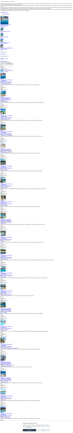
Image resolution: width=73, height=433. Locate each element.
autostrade (2, 54)
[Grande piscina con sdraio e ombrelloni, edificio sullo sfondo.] (3, 394)
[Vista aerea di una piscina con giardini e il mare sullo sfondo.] (3, 129)
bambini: (1, 68)
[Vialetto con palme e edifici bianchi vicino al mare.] (3, 342)
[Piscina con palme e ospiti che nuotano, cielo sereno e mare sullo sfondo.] (3, 376)
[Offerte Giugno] (4, 12)
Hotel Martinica (3, 223)
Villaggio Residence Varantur (5, 417)
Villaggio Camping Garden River (6, 294)
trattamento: (2, 69)
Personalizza (29, 427)
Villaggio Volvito (3, 330)
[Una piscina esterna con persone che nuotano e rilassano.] (3, 411)
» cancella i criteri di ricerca (8, 70)
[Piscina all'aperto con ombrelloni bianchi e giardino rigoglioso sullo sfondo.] (3, 289)
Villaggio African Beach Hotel (5, 152)
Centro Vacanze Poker (4, 381)
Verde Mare (2, 241)
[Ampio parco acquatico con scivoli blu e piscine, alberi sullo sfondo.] (3, 235)
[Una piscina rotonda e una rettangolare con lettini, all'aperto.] (3, 324)
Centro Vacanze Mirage (4, 169)
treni (4, 54)
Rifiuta (43, 430)
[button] (1, 70)
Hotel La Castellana (3, 312)
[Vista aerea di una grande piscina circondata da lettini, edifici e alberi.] (3, 217)
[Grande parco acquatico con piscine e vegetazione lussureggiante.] (3, 164)
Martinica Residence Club (4, 119)
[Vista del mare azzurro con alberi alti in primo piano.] (3, 306)
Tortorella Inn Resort (3, 205)
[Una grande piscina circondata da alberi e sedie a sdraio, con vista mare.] (3, 113)
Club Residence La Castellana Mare (6, 135)
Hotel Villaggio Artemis (4, 101)
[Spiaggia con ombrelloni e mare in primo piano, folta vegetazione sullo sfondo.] (3, 253)
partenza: (1, 66)
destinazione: (2, 63)
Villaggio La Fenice (3, 187)
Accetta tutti (29, 430)
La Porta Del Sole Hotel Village (5, 365)
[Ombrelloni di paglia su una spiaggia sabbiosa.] (3, 147)
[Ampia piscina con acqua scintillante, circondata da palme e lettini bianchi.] (3, 271)
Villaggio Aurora (3, 399)
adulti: (1, 67)
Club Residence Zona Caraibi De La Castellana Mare (9, 348)
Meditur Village (3, 276)
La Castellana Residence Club (5, 83)
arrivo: (1, 64)
